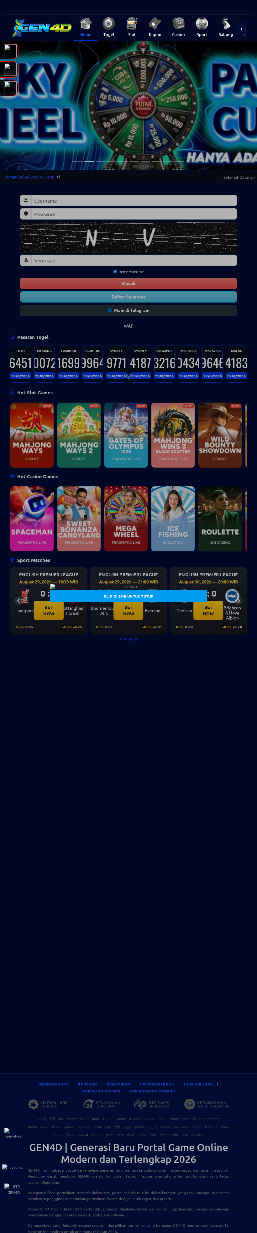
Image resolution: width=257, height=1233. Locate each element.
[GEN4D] (128, 587)
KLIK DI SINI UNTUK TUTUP (129, 595)
